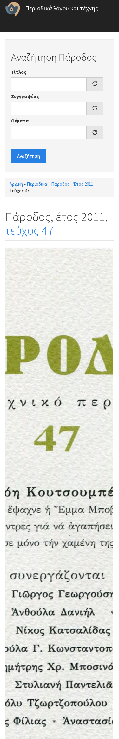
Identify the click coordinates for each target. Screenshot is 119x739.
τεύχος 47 (29, 230)
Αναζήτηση (28, 156)
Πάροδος (60, 184)
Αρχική (16, 184)
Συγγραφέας (25, 96)
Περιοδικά (37, 184)
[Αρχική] (12, 9)
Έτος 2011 (83, 184)
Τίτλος (18, 72)
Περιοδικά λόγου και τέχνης (61, 8)
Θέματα (20, 121)
